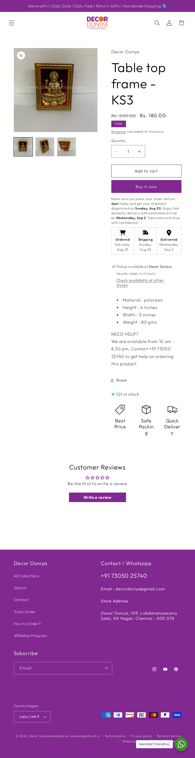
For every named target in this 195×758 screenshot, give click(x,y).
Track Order (25, 611)
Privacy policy (141, 736)
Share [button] (121, 380)
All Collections (26, 575)
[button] (11, 23)
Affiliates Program (30, 635)
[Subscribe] (106, 668)
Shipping (118, 131)
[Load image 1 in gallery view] (23, 146)
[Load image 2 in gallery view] (44, 146)
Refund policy (115, 736)
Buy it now (146, 186)
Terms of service (169, 736)
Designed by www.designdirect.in (75, 736)
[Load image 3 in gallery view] (66, 146)
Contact (21, 599)
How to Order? (27, 623)
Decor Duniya (39, 736)
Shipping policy (133, 741)
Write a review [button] (97, 497)
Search (20, 587)
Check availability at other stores (140, 282)
